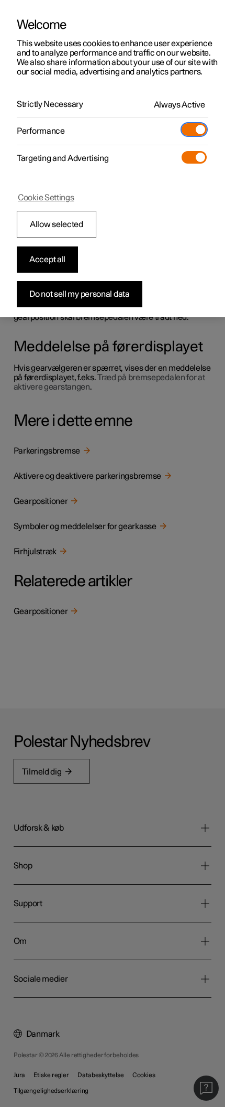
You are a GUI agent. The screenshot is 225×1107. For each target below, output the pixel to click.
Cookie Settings (46, 198)
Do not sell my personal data (79, 294)
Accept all (47, 259)
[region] (112, 158)
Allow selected (56, 224)
